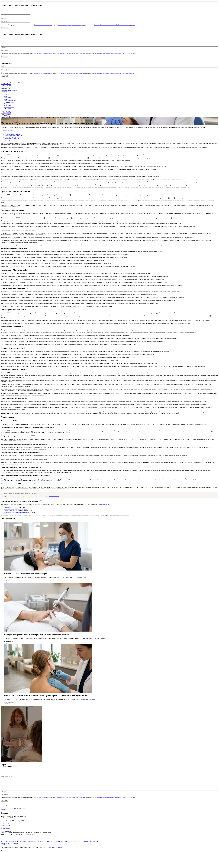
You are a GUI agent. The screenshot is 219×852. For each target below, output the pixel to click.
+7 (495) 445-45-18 (6, 84)
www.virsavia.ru (46, 847)
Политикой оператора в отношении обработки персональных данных (114, 25)
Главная (6, 94)
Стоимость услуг (9, 102)
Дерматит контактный (10, 509)
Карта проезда (8, 108)
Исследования (8, 105)
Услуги (3, 90)
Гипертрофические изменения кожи (14, 512)
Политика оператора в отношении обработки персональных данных (66, 841)
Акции (6, 103)
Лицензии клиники (54, 496)
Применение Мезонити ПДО (12, 137)
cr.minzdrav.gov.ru (104, 504)
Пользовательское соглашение (10, 841)
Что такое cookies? (57, 847)
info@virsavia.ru (5, 828)
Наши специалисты (10, 100)
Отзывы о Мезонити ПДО (11, 138)
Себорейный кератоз (10, 507)
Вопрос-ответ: (8, 140)
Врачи (7, 90)
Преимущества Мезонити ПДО (13, 135)
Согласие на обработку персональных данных (71, 25)
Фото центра (8, 97)
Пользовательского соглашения (43, 25)
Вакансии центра (9, 107)
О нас (5, 96)
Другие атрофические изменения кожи (15, 510)
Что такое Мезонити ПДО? (12, 134)
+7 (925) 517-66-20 (6, 85)
